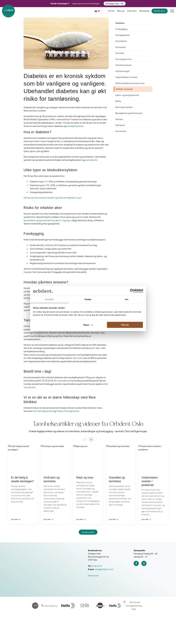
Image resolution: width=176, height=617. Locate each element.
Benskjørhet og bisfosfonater (129, 113)
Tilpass (86, 325)
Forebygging (121, 29)
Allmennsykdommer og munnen (130, 83)
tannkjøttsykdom (74, 126)
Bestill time (159, 11)
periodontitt (91, 160)
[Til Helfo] (115, 605)
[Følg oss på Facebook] (136, 563)
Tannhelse (119, 23)
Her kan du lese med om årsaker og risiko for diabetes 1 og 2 (52, 197)
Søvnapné (120, 125)
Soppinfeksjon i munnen (126, 77)
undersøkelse (63, 380)
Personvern (93, 575)
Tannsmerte (120, 131)
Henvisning (144, 11)
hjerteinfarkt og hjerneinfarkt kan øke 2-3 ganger (47, 220)
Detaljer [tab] (88, 299)
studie (79, 358)
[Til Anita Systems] (49, 605)
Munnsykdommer (123, 59)
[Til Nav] (100, 606)
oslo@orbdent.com (104, 569)
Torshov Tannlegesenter (67, 411)
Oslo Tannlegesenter (43, 411)
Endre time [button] (132, 11)
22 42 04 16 (96, 566)
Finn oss (121, 11)
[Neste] (91, 439)
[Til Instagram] (143, 563)
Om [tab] (126, 299)
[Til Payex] (68, 605)
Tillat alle (125, 325)
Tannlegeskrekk (122, 35)
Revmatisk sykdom (124, 107)
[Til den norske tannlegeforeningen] (133, 606)
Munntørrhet (121, 41)
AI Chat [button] (111, 11)
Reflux (118, 101)
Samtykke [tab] (49, 299)
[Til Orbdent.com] (35, 605)
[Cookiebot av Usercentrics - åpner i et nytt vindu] (132, 291)
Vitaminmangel (122, 71)
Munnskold (120, 47)
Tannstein (119, 53)
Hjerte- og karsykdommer (127, 95)
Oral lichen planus (123, 65)
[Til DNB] (85, 605)
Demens (119, 119)
